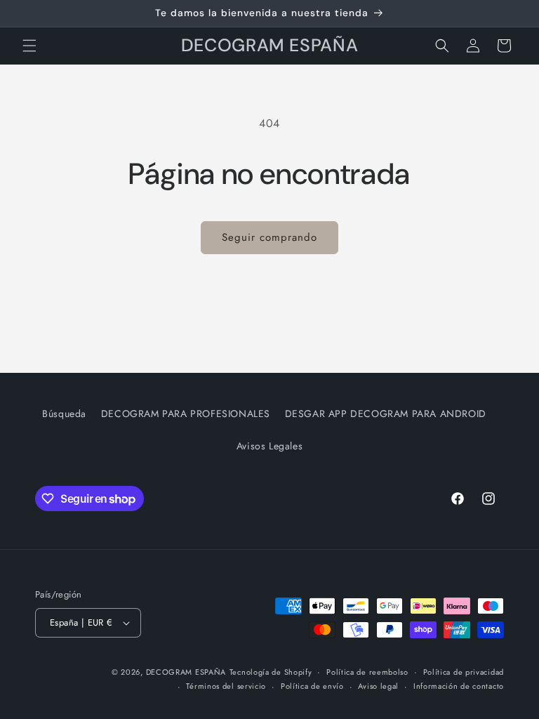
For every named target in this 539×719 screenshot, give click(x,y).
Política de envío (312, 686)
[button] (29, 45)
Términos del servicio (226, 686)
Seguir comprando (269, 237)
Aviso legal (378, 686)
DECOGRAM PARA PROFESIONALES (185, 414)
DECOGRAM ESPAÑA (186, 672)
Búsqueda (64, 414)
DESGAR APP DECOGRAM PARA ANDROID (385, 414)
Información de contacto (458, 686)
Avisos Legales (269, 446)
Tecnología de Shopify (270, 672)
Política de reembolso (367, 672)
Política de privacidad (463, 672)
